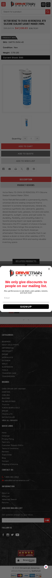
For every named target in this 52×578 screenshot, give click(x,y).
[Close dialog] (49, 269)
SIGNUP (26, 306)
